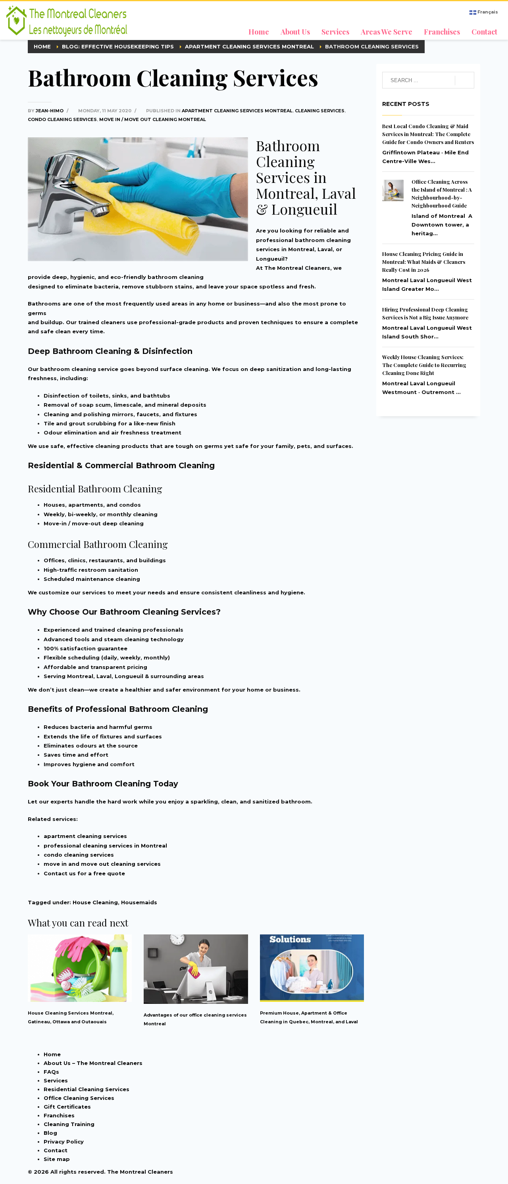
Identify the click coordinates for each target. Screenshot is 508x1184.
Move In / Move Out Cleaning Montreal (152, 119)
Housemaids (139, 902)
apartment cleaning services (85, 836)
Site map (57, 1159)
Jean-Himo (50, 110)
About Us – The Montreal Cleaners (93, 1063)
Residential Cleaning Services (86, 1089)
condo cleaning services (79, 854)
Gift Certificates (67, 1106)
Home (52, 1054)
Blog (50, 1133)
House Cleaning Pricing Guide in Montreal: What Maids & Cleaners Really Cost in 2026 (423, 261)
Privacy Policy (64, 1141)
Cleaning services (319, 110)
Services (56, 1080)
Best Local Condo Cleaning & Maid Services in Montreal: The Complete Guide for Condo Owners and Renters (428, 134)
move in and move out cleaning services (102, 864)
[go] (464, 80)
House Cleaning (95, 902)
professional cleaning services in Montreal (105, 845)
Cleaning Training (69, 1124)
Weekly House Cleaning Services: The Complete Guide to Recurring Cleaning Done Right (424, 365)
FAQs (51, 1072)
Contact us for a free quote (84, 873)
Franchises (59, 1115)
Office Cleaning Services (79, 1098)
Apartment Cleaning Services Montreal (237, 110)
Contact (55, 1150)
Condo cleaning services (62, 119)
